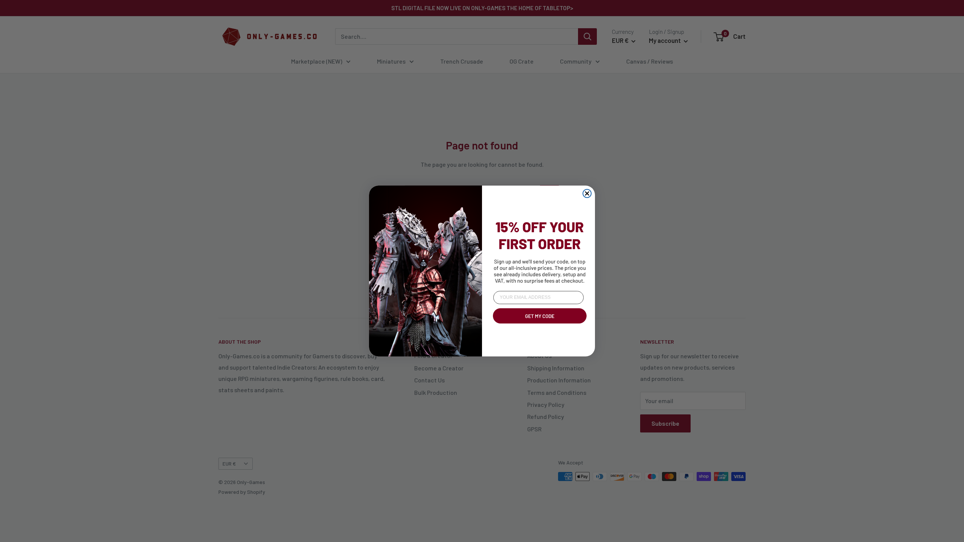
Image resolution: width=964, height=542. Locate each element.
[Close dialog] (587, 193)
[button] (538, 325)
